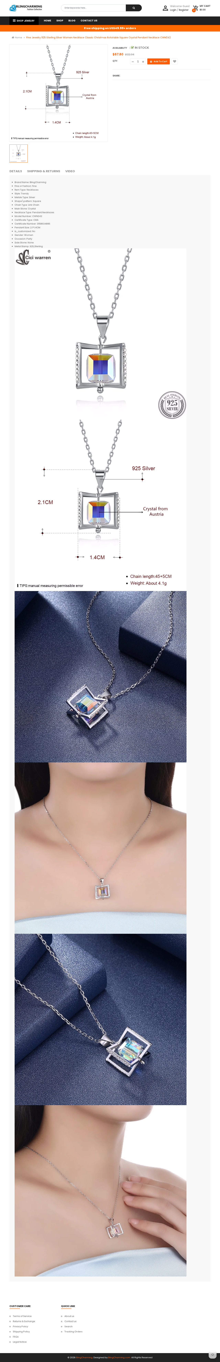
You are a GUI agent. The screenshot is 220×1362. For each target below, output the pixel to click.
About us (69, 1316)
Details (15, 171)
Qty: (115, 61)
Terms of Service (22, 1316)
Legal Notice (20, 1341)
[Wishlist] (175, 61)
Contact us (70, 1321)
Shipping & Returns (43, 171)
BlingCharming (84, 1357)
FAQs (16, 1336)
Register (184, 10)
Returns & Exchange (24, 1321)
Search (68, 1326)
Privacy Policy (20, 1326)
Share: (116, 75)
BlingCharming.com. (119, 1357)
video (70, 171)
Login (173, 10)
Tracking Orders (73, 1331)
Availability (120, 48)
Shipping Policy (21, 1331)
